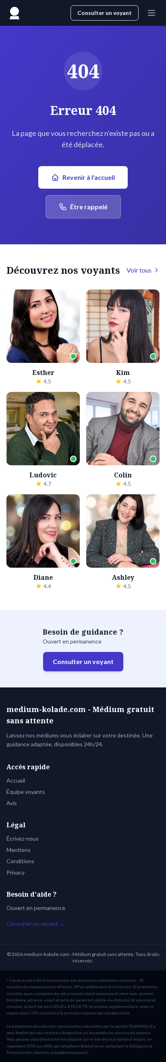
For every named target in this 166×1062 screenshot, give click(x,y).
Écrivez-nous (22, 838)
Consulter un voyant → (35, 923)
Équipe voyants (25, 791)
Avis (11, 803)
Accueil (15, 780)
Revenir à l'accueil (88, 177)
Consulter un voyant (104, 12)
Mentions (18, 849)
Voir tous (139, 270)
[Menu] (151, 13)
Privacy (15, 872)
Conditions (20, 861)
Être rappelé (89, 206)
